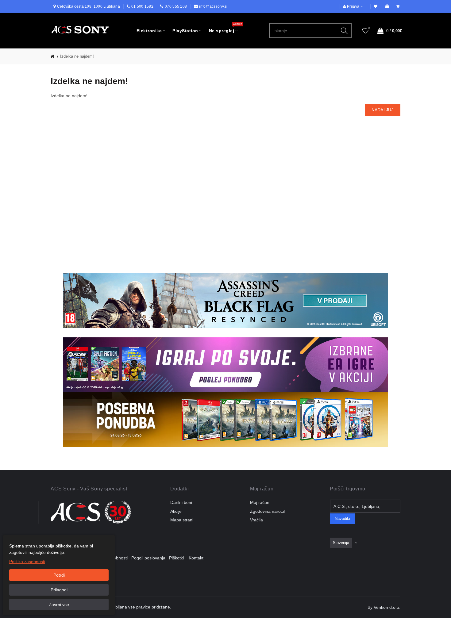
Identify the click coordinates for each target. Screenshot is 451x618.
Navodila (342, 518)
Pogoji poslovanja (150, 557)
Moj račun (259, 502)
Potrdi (59, 575)
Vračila (256, 519)
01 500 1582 (142, 6)
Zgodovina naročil (267, 511)
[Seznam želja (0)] (376, 6)
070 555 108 (176, 6)
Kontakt (196, 557)
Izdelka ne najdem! (77, 56)
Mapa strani (181, 519)
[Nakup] (398, 6)
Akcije (176, 511)
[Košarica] (387, 6)
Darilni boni (181, 502)
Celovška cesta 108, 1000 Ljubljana (88, 6)
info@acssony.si (213, 6)
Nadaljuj (383, 109)
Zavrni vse (59, 604)
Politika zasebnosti (27, 561)
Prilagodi (59, 589)
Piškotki (178, 557)
